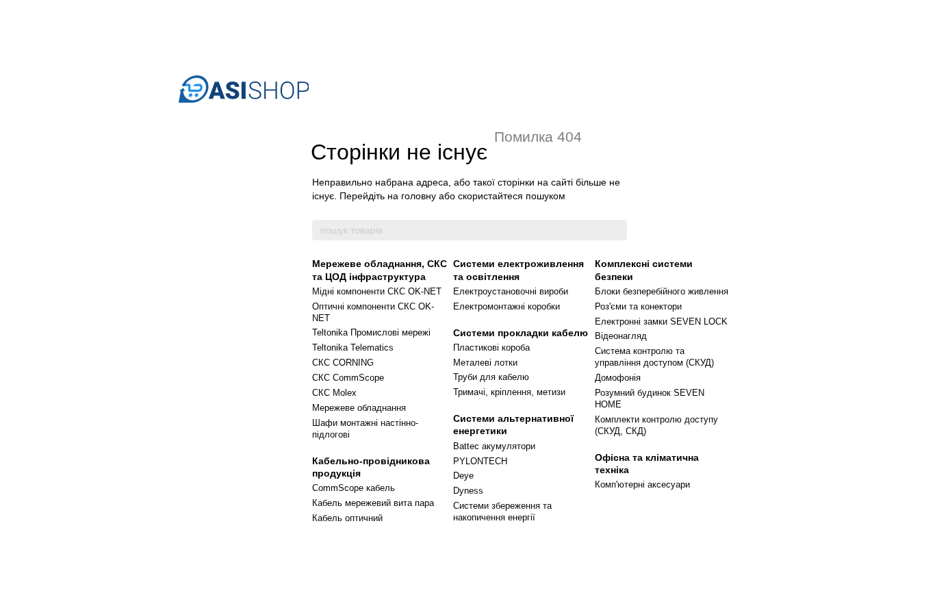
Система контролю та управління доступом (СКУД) (654, 357)
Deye (463, 475)
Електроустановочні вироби (510, 291)
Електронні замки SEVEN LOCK (661, 321)
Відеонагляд (621, 336)
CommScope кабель (353, 488)
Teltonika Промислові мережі (371, 332)
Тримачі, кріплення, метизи (509, 392)
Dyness (468, 490)
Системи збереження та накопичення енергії (502, 511)
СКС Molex (334, 393)
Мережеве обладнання (359, 408)
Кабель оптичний (347, 518)
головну (418, 195)
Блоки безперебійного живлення (661, 291)
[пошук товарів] (616, 230)
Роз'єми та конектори (638, 306)
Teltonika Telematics (353, 347)
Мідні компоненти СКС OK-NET (376, 291)
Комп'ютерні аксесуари (642, 484)
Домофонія (618, 378)
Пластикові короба (491, 347)
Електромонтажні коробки (506, 306)
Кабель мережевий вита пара (373, 503)
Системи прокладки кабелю (520, 332)
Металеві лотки (485, 362)
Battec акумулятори (494, 446)
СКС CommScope (348, 378)
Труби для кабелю (491, 377)
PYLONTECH (480, 461)
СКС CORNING (343, 362)
